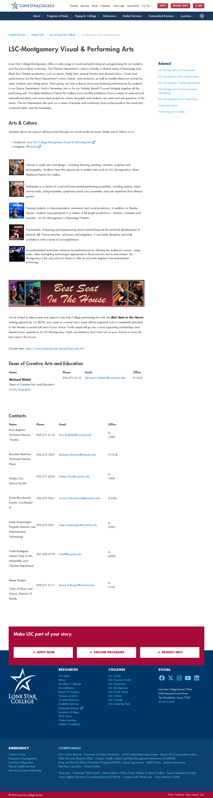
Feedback (179, 795)
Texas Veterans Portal (166, 777)
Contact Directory (69, 700)
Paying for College (86, 16)
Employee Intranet (69, 708)
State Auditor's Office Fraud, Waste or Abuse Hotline (133, 773)
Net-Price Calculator (70, 766)
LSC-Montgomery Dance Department (178, 76)
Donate (74, 6)
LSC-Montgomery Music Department (178, 99)
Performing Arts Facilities (171, 111)
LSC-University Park (119, 704)
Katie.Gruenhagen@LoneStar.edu (78, 525)
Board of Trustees (69, 692)
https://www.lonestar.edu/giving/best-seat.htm (55, 348)
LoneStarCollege (21, 762)
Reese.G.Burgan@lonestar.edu (76, 585)
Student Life (37, 35)
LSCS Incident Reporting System (140, 754)
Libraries (85, 6)
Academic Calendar (70, 684)
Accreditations (67, 688)
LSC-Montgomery (118, 688)
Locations (186, 16)
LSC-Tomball (115, 700)
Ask (199, 6)
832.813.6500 (166, 702)
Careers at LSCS (68, 696)
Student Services (132, 16)
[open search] (201, 15)
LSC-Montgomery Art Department (176, 70)
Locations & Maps (69, 712)
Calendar (105, 6)
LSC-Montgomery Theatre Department (179, 83)
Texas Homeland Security (181, 773)
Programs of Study (58, 16)
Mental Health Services (22, 766)
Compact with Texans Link (137, 777)
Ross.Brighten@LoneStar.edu (75, 435)
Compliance (70, 748)
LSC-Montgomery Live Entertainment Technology (177, 91)
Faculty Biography (20, 389)
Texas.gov (64, 773)
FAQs (170, 795)
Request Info (180, 6)
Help (188, 795)
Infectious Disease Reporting (25, 770)
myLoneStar (133, 6)
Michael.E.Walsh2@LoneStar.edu (105, 377)
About (37, 16)
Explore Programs (109, 652)
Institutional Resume (174, 762)
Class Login (119, 6)
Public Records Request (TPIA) (76, 758)
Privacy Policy (92, 766)
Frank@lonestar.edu (70, 554)
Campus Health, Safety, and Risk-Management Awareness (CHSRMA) (135, 758)
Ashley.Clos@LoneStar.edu (74, 476)
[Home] (32, 6)
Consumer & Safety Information (102, 754)
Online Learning (67, 720)
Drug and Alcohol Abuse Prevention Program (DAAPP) (90, 762)
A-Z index (64, 676)
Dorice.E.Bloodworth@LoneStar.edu (79, 498)
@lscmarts (31, 146)
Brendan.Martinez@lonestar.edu (77, 454)
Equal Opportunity (133, 762)
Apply (163, 6)
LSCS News (65, 716)
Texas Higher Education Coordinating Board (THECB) (89, 777)
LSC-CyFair (114, 676)
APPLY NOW (46, 652)
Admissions (109, 16)
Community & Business (161, 16)
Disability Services (69, 704)
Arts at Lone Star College (63, 35)
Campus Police (17, 754)
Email (95, 6)
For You (146, 6)
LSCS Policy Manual (70, 754)
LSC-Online (114, 696)
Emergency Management (23, 758)
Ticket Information (168, 105)
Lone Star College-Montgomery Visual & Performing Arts (59, 142)
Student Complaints (70, 724)
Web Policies (153, 762)
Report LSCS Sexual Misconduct (178, 754)
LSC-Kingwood (116, 684)
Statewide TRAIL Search (86, 773)
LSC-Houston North (119, 680)
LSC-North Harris (118, 692)
